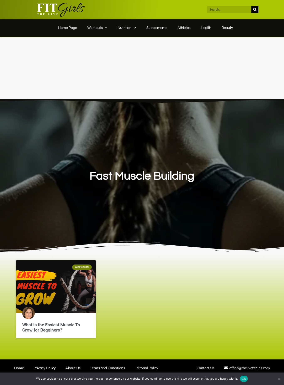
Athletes (184, 28)
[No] (279, 379)
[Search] (254, 9)
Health (206, 28)
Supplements (156, 28)
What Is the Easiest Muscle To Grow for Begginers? (51, 327)
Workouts (95, 28)
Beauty (227, 28)
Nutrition (124, 28)
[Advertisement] (142, 68)
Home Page (67, 28)
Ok (244, 378)
